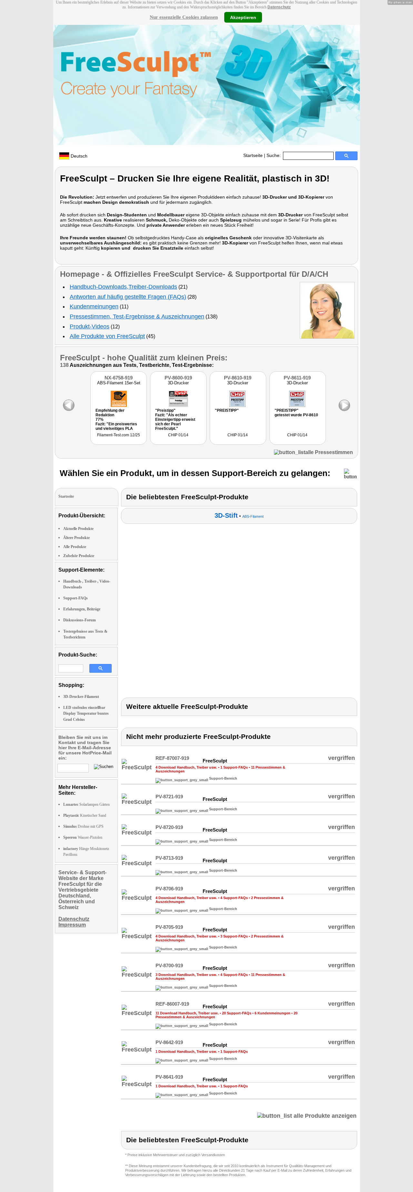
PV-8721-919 (169, 796)
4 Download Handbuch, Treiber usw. (186, 767)
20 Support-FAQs (236, 1013)
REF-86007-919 (172, 1004)
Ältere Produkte (76, 537)
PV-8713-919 (169, 858)
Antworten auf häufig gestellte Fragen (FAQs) (128, 297)
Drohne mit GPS (83, 826)
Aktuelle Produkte (78, 528)
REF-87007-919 (172, 758)
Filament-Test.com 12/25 (118, 435)
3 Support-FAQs (234, 936)
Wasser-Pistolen (82, 837)
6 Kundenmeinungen (272, 1013)
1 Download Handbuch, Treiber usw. (186, 1051)
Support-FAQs (75, 598)
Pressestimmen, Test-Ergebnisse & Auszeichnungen (137, 316)
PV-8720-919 (169, 827)
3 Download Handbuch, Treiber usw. (186, 975)
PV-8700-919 (169, 965)
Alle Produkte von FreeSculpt (107, 336)
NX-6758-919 (119, 377)
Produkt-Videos (89, 326)
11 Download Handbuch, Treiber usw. (187, 1013)
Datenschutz (279, 7)
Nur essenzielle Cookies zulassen (184, 17)
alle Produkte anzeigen (324, 1116)
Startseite (253, 155)
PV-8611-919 (297, 377)
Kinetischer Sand (84, 815)
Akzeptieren (243, 17)
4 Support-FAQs (234, 898)
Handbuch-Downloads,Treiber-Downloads (123, 287)
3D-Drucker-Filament (81, 696)
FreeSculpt (80, 357)
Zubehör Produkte (78, 556)
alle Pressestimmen (329, 452)
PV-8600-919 (178, 377)
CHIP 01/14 (178, 435)
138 (64, 365)
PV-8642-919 (169, 1042)
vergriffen (341, 758)
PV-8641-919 (169, 1077)
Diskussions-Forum (79, 620)
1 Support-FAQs (234, 767)
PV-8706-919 (169, 888)
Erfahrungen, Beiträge (81, 609)
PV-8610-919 (237, 377)
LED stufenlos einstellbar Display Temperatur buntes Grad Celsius (86, 713)
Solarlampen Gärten (86, 804)
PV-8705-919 (169, 927)
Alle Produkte (74, 546)
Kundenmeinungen (94, 306)
